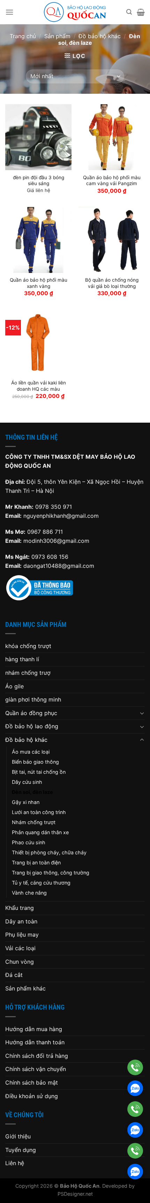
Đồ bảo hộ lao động (31, 726)
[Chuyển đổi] (142, 713)
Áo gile (14, 686)
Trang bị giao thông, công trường (50, 873)
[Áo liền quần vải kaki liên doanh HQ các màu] (38, 342)
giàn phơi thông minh (33, 699)
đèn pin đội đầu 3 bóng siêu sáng (38, 180)
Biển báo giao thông (35, 762)
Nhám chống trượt (33, 822)
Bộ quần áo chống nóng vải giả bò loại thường (111, 283)
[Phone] (135, 1067)
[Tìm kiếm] (129, 12)
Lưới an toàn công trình (39, 812)
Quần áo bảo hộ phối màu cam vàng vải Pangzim (112, 180)
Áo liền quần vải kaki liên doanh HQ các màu (38, 386)
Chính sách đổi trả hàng (36, 1055)
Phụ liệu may (22, 934)
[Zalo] (135, 1088)
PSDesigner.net (75, 1194)
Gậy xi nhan (25, 802)
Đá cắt (14, 974)
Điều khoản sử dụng (31, 1096)
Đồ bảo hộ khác (99, 36)
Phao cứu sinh (28, 842)
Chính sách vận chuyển (35, 1068)
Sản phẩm (57, 36)
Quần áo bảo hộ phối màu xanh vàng (38, 283)
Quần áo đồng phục (31, 713)
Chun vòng (19, 961)
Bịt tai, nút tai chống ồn (39, 772)
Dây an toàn (21, 921)
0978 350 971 (53, 506)
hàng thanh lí (22, 659)
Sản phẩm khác (25, 988)
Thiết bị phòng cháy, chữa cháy (49, 852)
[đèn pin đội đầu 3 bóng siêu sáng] (38, 137)
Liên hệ (14, 1163)
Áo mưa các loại (31, 752)
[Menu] (9, 11)
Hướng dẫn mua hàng (33, 1029)
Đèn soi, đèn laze (32, 792)
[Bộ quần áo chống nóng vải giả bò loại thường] (111, 240)
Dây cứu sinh (27, 782)
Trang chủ (23, 36)
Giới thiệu (18, 1136)
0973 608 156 (49, 556)
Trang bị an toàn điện (36, 862)
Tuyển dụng (20, 1149)
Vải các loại (20, 948)
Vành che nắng (29, 893)
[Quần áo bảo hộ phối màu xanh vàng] (38, 240)
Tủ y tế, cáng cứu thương (41, 883)
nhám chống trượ (28, 672)
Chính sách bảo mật (31, 1082)
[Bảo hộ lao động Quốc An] (75, 12)
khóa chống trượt (28, 645)
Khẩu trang (19, 907)
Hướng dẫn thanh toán (35, 1042)
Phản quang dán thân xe (40, 832)
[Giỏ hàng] (141, 12)
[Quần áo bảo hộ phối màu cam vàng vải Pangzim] (111, 137)
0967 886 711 (45, 531)
